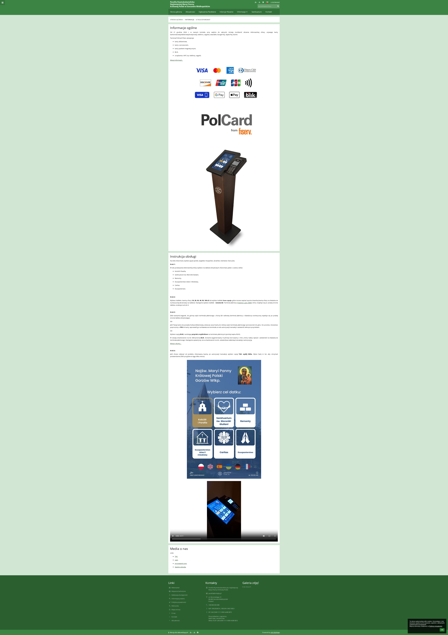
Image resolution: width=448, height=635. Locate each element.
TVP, (176, 556)
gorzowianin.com (181, 563)
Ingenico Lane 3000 (244, 303)
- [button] (260, 2)
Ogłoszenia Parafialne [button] (207, 12)
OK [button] (442, 630)
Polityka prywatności (179, 602)
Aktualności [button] (190, 12)
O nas (173, 613)
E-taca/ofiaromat (203, 20)
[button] (263, 2)
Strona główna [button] (176, 12)
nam (176, 560)
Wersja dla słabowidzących (179, 632)
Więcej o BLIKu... (175, 344)
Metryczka (175, 606)
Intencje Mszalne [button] (226, 12)
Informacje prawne (178, 599)
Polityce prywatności (435, 626)
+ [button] (256, 2)
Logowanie (275, 2)
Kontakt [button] (269, 12)
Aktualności (176, 620)
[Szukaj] (278, 6)
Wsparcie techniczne (179, 591)
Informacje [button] (241, 12)
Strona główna (176, 20)
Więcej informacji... (176, 60)
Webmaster (176, 588)
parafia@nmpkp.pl (214, 593)
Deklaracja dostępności (179, 595)
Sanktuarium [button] (257, 12)
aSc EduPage (275, 632)
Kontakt (174, 617)
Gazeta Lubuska (180, 567)
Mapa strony (176, 610)
